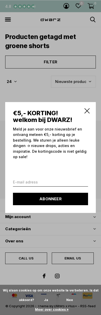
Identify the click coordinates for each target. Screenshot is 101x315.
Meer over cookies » (52, 309)
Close (87, 111)
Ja (46, 300)
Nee (69, 300)
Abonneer (50, 198)
